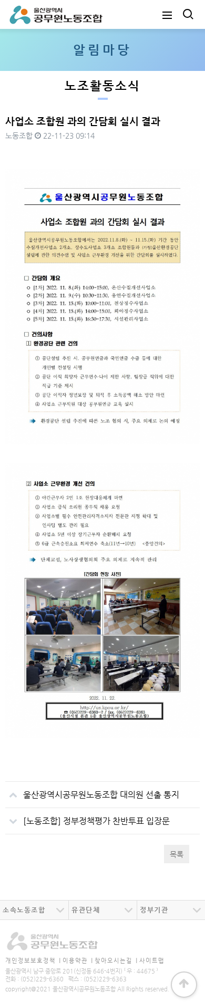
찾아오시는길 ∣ (116, 960)
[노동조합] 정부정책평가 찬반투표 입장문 (96, 821)
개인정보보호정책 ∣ (33, 960)
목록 (176, 854)
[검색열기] (187, 14)
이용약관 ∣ (78, 960)
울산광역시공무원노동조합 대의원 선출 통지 (101, 795)
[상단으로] (184, 984)
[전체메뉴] (167, 14)
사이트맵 (152, 960)
